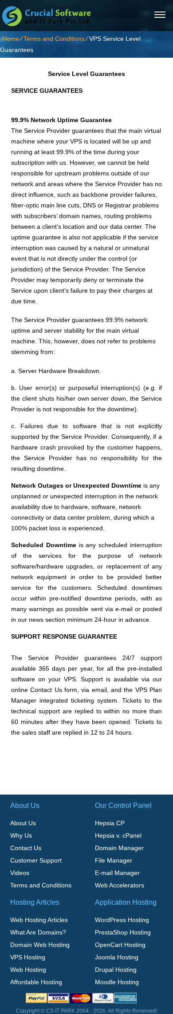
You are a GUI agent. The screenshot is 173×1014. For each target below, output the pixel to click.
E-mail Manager (117, 872)
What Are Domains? (38, 932)
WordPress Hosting (122, 919)
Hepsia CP (110, 823)
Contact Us (25, 847)
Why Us (21, 835)
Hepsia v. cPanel (118, 835)
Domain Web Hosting (40, 944)
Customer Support (36, 860)
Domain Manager (119, 847)
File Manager (113, 860)
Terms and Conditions (54, 38)
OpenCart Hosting (120, 944)
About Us (23, 823)
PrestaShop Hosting (123, 932)
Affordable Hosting (36, 982)
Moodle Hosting (117, 982)
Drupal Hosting (116, 969)
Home (10, 38)
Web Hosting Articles (39, 919)
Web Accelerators (119, 885)
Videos (19, 872)
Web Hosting (28, 969)
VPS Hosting (27, 957)
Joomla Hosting (116, 957)
